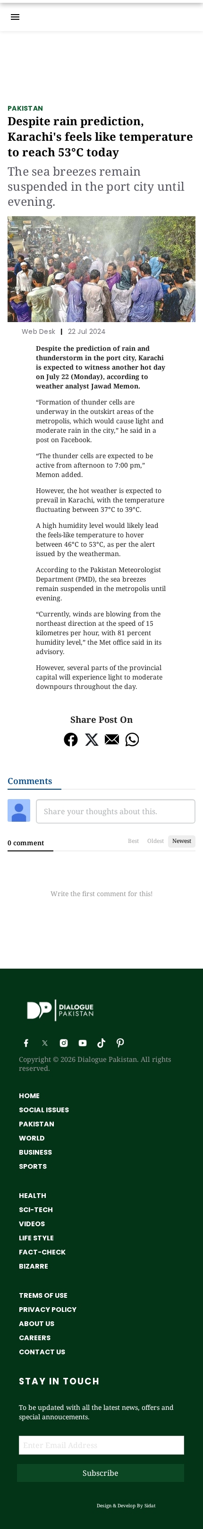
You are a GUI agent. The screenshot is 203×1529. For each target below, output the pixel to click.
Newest (181, 841)
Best (133, 841)
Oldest (155, 841)
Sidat (150, 1505)
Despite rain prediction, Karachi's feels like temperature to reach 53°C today (100, 136)
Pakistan (25, 108)
